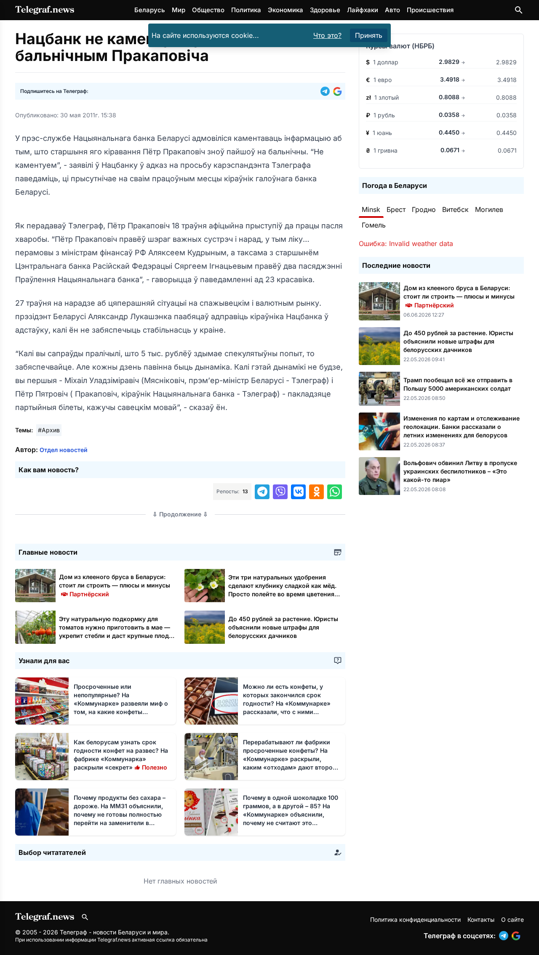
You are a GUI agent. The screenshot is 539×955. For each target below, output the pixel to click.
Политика (246, 10)
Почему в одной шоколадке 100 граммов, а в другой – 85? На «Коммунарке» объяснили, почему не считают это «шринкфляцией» (290, 814)
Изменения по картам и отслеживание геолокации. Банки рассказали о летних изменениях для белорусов (461, 427)
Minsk (371, 209)
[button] (326, 91)
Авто (392, 10)
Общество (208, 10)
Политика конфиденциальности (415, 919)
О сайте (512, 919)
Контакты (480, 919)
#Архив (49, 430)
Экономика (285, 10)
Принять (368, 35)
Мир (178, 10)
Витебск (455, 209)
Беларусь (149, 10)
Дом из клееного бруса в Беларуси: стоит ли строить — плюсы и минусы (114, 585)
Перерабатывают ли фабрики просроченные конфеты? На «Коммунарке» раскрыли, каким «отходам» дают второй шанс (289, 758)
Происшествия (430, 10)
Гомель (374, 225)
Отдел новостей (64, 449)
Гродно (424, 209)
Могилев (489, 209)
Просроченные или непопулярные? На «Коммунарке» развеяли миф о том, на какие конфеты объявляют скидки (121, 703)
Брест (396, 209)
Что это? (327, 35)
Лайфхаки (362, 10)
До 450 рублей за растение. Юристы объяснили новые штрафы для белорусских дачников (283, 627)
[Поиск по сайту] (519, 10)
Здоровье (325, 10)
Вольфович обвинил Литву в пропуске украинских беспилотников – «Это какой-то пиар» (460, 471)
